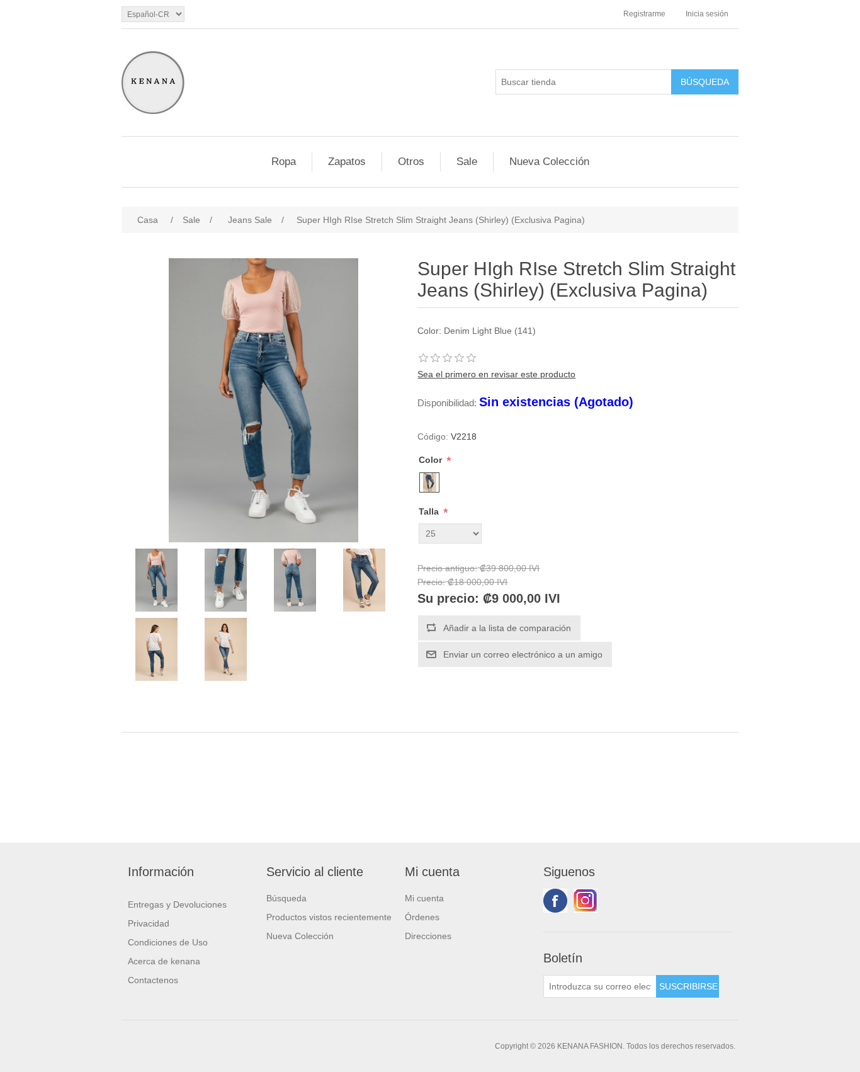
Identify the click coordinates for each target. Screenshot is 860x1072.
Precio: (431, 583)
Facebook (555, 901)
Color (431, 460)
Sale (466, 162)
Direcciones (428, 936)
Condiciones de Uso (168, 942)
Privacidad (148, 923)
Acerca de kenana (164, 961)
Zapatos (347, 162)
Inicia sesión (707, 13)
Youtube (585, 901)
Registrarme (644, 13)
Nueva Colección (549, 162)
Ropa (283, 162)
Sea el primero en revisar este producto (496, 374)
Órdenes (422, 917)
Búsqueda (286, 898)
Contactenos (153, 980)
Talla (430, 511)
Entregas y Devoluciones (177, 904)
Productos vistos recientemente (329, 917)
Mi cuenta (424, 898)
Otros (411, 162)
